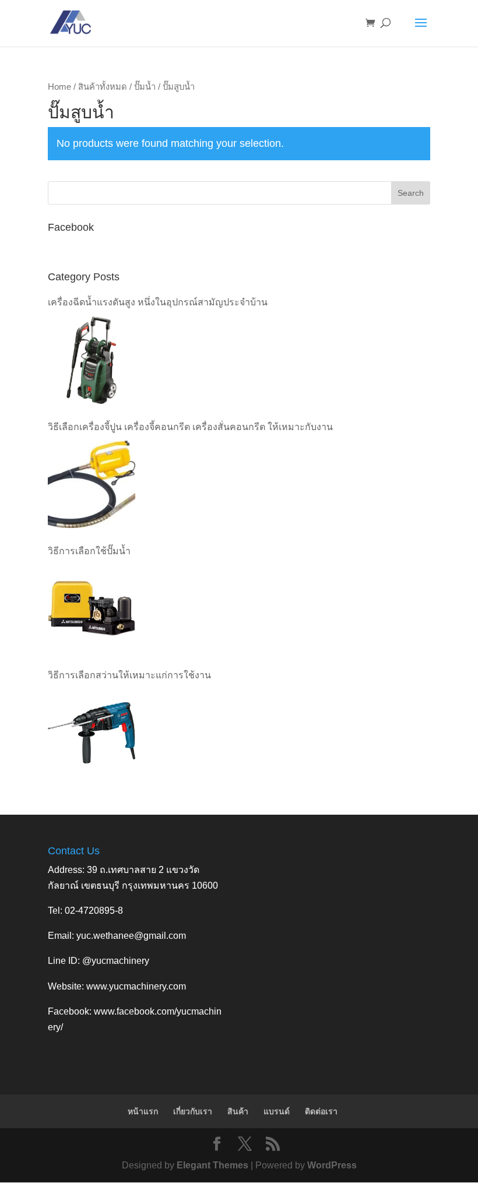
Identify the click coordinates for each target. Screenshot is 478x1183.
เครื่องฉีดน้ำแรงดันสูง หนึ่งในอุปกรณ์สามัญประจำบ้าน (158, 302)
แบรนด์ (276, 1111)
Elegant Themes (212, 1165)
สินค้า (237, 1111)
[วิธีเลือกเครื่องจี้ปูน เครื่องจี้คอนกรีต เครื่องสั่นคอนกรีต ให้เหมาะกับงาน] (91, 484)
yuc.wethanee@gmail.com (131, 936)
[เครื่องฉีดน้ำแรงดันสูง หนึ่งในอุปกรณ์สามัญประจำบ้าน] (91, 360)
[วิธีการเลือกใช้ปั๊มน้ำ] (91, 608)
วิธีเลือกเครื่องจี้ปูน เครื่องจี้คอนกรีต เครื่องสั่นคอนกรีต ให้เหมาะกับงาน (190, 427)
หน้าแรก (143, 1111)
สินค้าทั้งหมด (102, 86)
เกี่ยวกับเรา (192, 1111)
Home (59, 86)
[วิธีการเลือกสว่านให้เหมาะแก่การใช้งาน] (91, 732)
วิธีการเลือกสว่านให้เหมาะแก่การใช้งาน (129, 675)
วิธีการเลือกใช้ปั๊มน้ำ (89, 551)
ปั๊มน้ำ (145, 86)
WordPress (332, 1165)
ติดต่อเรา (321, 1111)
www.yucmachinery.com (136, 986)
